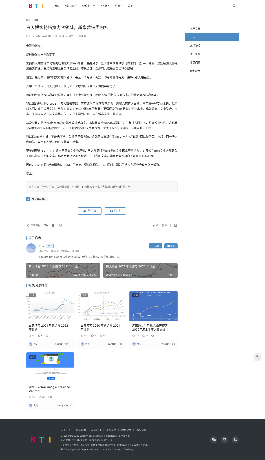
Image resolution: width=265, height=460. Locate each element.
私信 (172, 245)
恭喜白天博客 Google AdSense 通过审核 (49, 389)
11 (104, 335)
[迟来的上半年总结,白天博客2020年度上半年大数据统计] (153, 306)
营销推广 (87, 5)
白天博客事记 (39, 199)
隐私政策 (195, 70)
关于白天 (195, 28)
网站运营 (70, 5)
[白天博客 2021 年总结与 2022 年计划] (50, 306)
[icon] (213, 439)
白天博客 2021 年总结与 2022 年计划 (48, 327)
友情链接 (195, 45)
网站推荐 (81, 429)
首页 (56, 5)
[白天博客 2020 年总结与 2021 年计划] (102, 306)
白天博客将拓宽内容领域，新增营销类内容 (106, 186)
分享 (117, 5)
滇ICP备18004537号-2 (100, 440)
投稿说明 (111, 429)
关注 (157, 245)
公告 (71, 35)
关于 (130, 5)
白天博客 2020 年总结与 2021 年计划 (100, 327)
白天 (28, 35)
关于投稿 (195, 53)
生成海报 (35, 225)
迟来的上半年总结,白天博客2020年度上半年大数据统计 (150, 327)
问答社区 (105, 5)
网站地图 (125, 435)
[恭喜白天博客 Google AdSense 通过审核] (50, 367)
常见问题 (195, 62)
